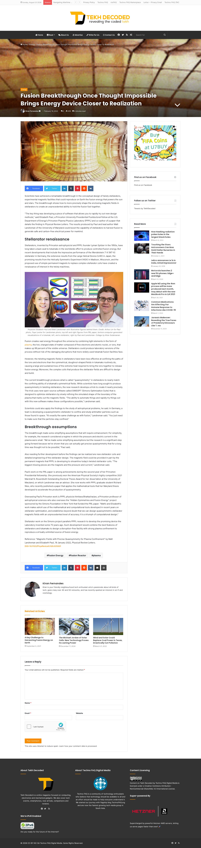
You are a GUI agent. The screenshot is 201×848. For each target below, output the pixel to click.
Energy (32, 44)
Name (28, 703)
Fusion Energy (55, 555)
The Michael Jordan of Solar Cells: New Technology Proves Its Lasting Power (74, 640)
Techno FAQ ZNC (171, 2)
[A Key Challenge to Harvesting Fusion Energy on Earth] (40, 626)
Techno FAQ (102, 2)
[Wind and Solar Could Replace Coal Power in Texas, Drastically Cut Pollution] (108, 626)
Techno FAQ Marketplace (130, 2)
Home (40, 35)
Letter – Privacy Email (153, 2)
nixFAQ (114, 2)
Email (28, 713)
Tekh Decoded (146, 783)
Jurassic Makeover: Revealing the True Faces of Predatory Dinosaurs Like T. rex (163, 321)
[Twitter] (45, 808)
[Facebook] (42, 808)
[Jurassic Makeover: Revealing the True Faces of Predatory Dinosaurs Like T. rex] (141, 321)
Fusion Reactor (78, 555)
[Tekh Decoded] (100, 17)
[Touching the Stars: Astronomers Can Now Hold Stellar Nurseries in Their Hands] (141, 248)
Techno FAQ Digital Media (166, 783)
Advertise (78, 35)
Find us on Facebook (143, 185)
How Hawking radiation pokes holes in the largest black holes (163, 234)
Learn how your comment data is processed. (78, 746)
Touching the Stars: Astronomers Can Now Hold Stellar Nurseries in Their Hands (163, 248)
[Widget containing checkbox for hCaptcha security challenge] (45, 726)
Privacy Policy (89, 2)
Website (79, 713)
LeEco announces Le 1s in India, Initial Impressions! (163, 261)
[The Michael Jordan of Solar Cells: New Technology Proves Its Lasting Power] (74, 626)
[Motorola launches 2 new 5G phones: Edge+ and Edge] (141, 274)
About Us (64, 35)
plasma (28, 344)
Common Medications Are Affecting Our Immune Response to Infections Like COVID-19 (163, 306)
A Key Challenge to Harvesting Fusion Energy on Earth (39, 640)
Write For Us (93, 35)
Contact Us (110, 35)
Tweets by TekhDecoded (144, 208)
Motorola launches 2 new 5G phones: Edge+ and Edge (162, 273)
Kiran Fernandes (31, 111)
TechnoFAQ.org (118, 802)
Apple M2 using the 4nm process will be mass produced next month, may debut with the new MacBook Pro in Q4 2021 (163, 289)
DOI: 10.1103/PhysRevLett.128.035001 (43, 546)
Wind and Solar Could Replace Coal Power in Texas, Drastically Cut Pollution (107, 640)
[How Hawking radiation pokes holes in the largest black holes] (141, 235)
